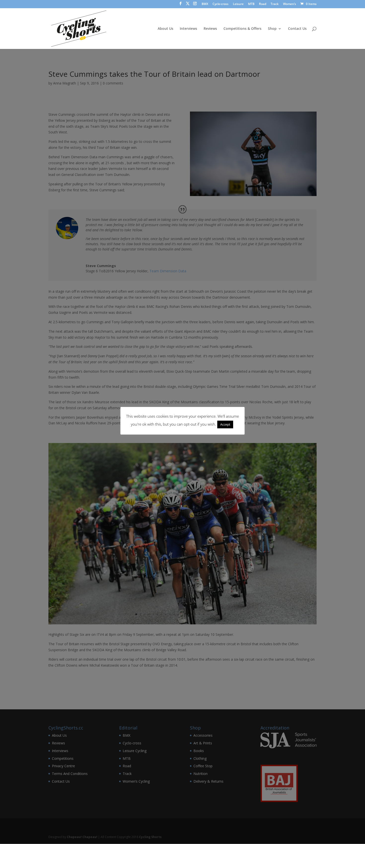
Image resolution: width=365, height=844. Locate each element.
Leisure (238, 4)
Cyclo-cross (220, 4)
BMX (205, 4)
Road (262, 4)
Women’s (289, 4)
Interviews (188, 29)
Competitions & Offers (242, 29)
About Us (165, 29)
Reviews (210, 29)
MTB (251, 4)
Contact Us (297, 29)
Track (275, 4)
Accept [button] (225, 424)
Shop (272, 29)
